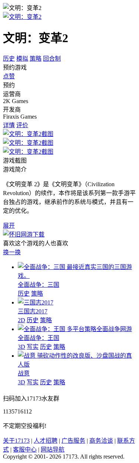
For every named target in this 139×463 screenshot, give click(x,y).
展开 (9, 225)
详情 (9, 125)
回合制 (52, 58)
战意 (24, 373)
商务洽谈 (101, 441)
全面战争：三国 (38, 285)
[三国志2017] (35, 302)
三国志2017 (32, 311)
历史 (9, 58)
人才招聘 (45, 441)
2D (21, 320)
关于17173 (16, 441)
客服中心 (25, 449)
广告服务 (73, 441)
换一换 (12, 252)
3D (21, 347)
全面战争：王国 (38, 338)
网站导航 (52, 449)
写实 (33, 347)
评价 (22, 125)
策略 (36, 58)
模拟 (22, 58)
